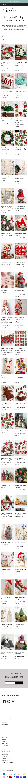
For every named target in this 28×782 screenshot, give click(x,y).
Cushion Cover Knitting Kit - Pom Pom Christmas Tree (21, 63)
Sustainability (5, 745)
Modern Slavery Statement (8, 762)
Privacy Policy (5, 756)
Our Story (4, 733)
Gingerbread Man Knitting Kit (6, 404)
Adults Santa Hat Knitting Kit (5, 598)
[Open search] (3, 10)
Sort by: (2, 36)
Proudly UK (4, 735)
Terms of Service (6, 724)
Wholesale (4, 737)
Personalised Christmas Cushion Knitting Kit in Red (20, 262)
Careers (4, 739)
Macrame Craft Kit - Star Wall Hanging (20, 177)
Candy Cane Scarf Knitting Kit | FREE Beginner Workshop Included (20, 320)
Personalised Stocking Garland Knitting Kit (7, 349)
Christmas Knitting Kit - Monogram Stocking (7, 207)
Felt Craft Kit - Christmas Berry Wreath (5, 149)
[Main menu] (1, 10)
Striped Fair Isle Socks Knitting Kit (20, 598)
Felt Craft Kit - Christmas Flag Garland (19, 120)
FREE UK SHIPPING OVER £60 (14, 1)
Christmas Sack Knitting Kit (5, 376)
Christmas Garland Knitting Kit (6, 431)
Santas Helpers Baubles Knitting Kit (20, 459)
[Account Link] (4, 4)
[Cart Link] (6, 4)
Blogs (3, 741)
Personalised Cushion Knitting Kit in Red (20, 234)
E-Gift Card (4, 290)
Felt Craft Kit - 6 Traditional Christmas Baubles (7, 63)
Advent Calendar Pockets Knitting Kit (20, 349)
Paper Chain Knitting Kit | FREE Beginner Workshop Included (20, 514)
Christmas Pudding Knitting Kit (20, 404)
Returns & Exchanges (7, 718)
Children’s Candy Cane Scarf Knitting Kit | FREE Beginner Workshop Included (7, 320)
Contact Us (4, 722)
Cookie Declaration (6, 758)
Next (20, 662)
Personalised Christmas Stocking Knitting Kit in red (6, 262)
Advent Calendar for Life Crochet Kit (20, 376)
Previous (9, 662)
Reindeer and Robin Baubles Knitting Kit (6, 459)
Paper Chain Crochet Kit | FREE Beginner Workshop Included (6, 514)
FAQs (3, 720)
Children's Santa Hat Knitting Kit (20, 570)
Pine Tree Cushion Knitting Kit (19, 625)
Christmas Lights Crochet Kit (5, 570)
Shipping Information (7, 716)
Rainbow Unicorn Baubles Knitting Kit (6, 234)
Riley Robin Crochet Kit (21, 206)
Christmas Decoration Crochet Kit (20, 486)
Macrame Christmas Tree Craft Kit (6, 625)
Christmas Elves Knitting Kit (5, 486)
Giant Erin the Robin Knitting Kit (20, 652)
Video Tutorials (5, 743)
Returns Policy (5, 760)
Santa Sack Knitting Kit (7, 542)
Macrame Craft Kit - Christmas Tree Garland (6, 178)
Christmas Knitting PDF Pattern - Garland (20, 148)
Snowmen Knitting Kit (20, 431)
